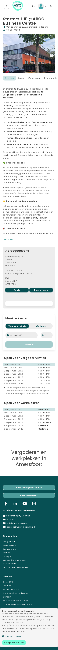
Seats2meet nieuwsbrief (15, 567)
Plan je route (41, 290)
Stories (6, 552)
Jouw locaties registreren (16, 593)
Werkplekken (34, 78)
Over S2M (8, 582)
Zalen (21, 78)
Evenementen (10, 549)
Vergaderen (9, 541)
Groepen (7, 556)
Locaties (7, 585)
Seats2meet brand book (15, 600)
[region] (29, 303)
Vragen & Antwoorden (14, 560)
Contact (7, 596)
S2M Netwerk (9, 563)
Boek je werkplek (29, 495)
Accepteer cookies (14, 642)
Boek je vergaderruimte (29, 487)
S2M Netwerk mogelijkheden (17, 604)
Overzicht (9, 78)
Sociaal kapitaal (11, 589)
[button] (6, 6)
